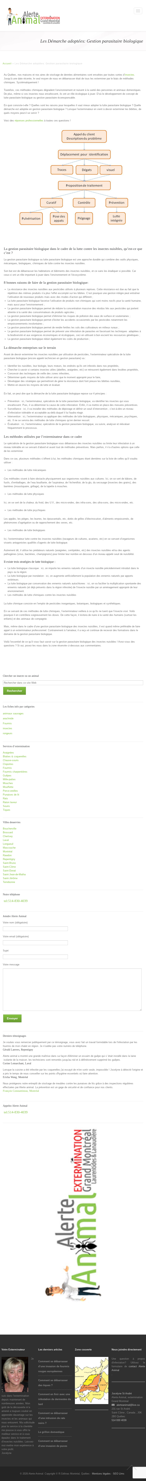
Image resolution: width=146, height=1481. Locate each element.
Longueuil (8, 843)
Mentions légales (101, 1473)
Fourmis (7, 723)
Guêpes (7, 775)
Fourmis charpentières (15, 771)
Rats (5, 798)
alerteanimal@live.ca (128, 1404)
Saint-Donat (9, 870)
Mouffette (8, 787)
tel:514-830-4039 (15, 901)
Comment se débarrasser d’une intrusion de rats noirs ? (53, 1418)
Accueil (7, 63)
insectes (129, 74)
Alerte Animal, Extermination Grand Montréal (19, 13)
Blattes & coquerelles (14, 756)
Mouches (8, 783)
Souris (6, 806)
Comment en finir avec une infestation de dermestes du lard (54, 1399)
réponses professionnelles (29, 120)
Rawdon (7, 855)
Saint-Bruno (9, 863)
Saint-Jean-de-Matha (14, 874)
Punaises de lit (11, 794)
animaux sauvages (13, 713)
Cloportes (8, 764)
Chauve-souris (11, 760)
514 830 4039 (119, 1420)
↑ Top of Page (131, 1467)
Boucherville (9, 828)
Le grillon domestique (51, 1432)
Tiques (6, 809)
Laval (6, 840)
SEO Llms (118, 1473)
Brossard (8, 832)
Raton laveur (10, 802)
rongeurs (7, 733)
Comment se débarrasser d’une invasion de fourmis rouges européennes (53, 1366)
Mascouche (9, 847)
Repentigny (9, 859)
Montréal (7, 851)
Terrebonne (9, 882)
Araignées (8, 752)
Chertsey (8, 836)
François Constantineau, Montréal (21, 1090)
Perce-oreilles (10, 790)
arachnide (8, 718)
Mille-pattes (9, 779)
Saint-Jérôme (10, 878)
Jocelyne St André (122, 1393)
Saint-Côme (9, 866)
